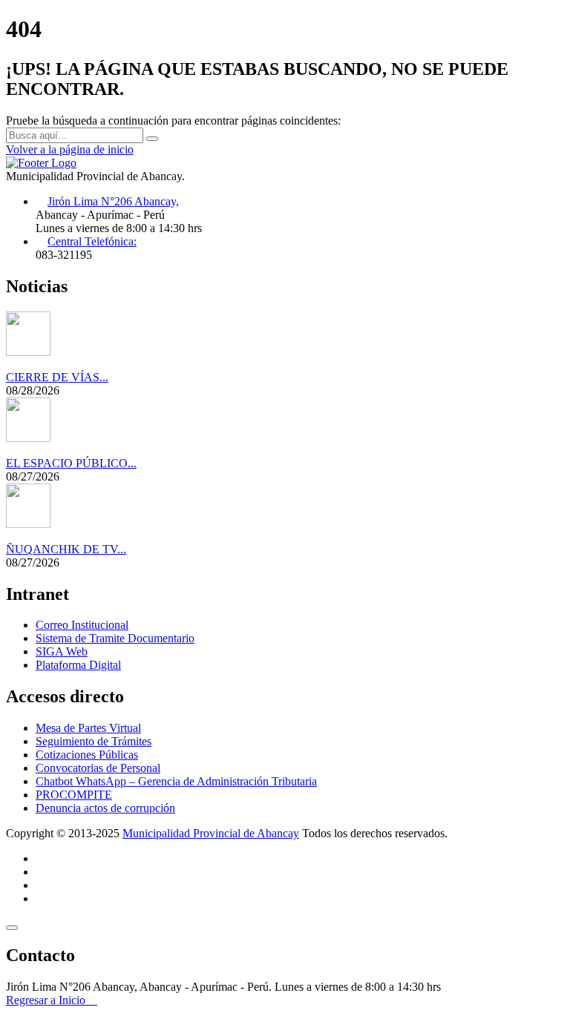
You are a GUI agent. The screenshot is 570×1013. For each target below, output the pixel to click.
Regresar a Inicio (47, 1000)
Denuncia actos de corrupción (105, 808)
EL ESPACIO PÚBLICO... (71, 463)
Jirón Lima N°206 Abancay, (113, 201)
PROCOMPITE (74, 794)
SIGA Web (62, 651)
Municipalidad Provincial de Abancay (210, 833)
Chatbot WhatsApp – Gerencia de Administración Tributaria (176, 781)
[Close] (12, 927)
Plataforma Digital (78, 665)
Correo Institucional (82, 624)
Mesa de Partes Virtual (88, 728)
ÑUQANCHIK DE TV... (66, 549)
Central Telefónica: (92, 241)
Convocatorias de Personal (98, 768)
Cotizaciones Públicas (87, 754)
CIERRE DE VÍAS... (57, 377)
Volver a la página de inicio (70, 149)
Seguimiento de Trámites (93, 741)
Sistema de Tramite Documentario (115, 638)
